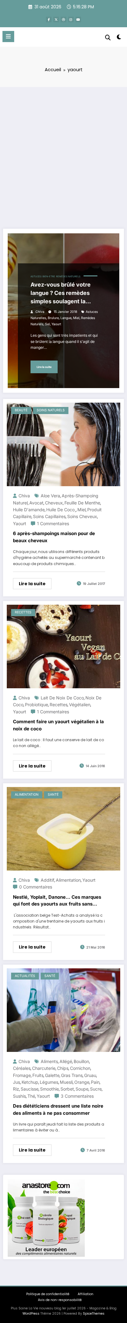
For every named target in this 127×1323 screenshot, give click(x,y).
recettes (59, 704)
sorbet (67, 1089)
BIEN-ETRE (49, 276)
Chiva (39, 312)
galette (52, 1075)
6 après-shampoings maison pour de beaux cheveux (54, 536)
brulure (53, 318)
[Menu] (8, 36)
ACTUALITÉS (25, 976)
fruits (37, 1075)
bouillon (81, 1061)
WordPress (31, 1313)
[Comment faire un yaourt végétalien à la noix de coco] (63, 646)
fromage (22, 1075)
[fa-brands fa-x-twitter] (56, 19)
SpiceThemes (93, 1313)
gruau (90, 1075)
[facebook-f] (48, 19)
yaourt (56, 324)
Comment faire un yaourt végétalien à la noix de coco (58, 725)
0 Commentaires (35, 886)
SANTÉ (53, 795)
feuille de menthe (82, 502)
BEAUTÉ (21, 410)
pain (95, 1082)
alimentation (68, 880)
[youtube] (78, 19)
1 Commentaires (53, 523)
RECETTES (23, 612)
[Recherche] (108, 37)
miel (76, 318)
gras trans (72, 1075)
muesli (66, 1082)
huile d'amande (29, 509)
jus (16, 1082)
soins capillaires (49, 516)
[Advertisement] (63, 154)
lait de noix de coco (62, 697)
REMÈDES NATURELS (68, 276)
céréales (22, 1068)
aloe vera (50, 495)
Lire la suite (44, 367)
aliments (49, 1061)
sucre (96, 1089)
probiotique (36, 704)
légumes (49, 1082)
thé (31, 1096)
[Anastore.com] (46, 1218)
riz (16, 1089)
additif (47, 880)
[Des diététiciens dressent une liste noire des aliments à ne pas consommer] (63, 1009)
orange (81, 1082)
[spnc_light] (119, 38)
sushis (19, 1096)
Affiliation (85, 1294)
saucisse (30, 1089)
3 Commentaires (77, 1096)
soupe (82, 1089)
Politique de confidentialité (47, 1294)
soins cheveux (82, 516)
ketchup (30, 1082)
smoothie (49, 1089)
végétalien (79, 704)
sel (47, 324)
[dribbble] (63, 19)
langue (66, 318)
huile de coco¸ (61, 509)
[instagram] (71, 19)
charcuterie (43, 1068)
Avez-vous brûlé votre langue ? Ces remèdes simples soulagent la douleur (61, 293)
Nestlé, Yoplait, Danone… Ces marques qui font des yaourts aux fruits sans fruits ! (57, 901)
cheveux (54, 502)
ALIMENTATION (27, 795)
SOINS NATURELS (51, 410)
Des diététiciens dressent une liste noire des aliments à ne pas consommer (58, 1109)
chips (62, 1068)
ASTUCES (36, 276)
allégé (65, 1061)
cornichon (80, 1068)
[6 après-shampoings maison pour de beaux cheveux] (63, 444)
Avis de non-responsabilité (60, 1300)
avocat (36, 502)
